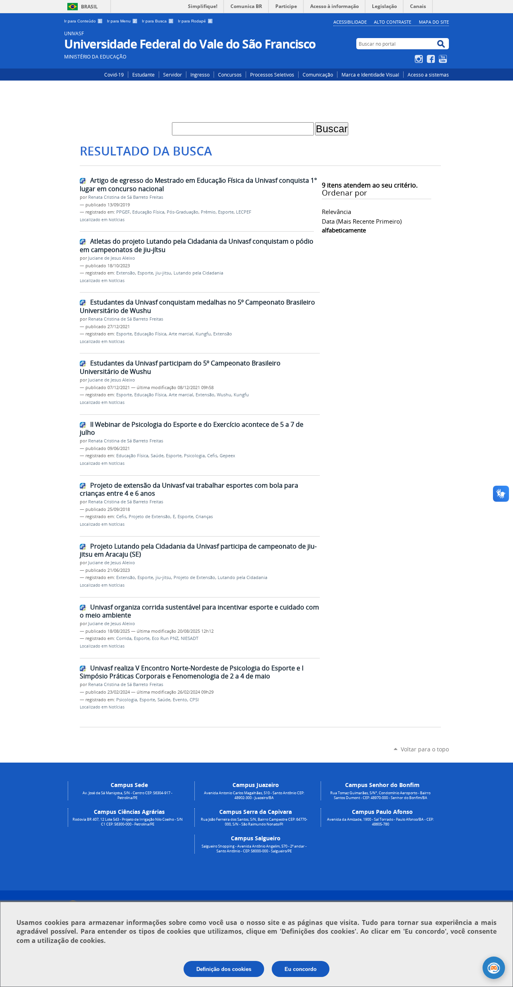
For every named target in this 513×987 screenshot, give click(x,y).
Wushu (224, 395)
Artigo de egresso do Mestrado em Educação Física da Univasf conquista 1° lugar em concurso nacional (198, 184)
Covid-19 (114, 74)
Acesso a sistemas (428, 74)
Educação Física (148, 212)
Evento (180, 699)
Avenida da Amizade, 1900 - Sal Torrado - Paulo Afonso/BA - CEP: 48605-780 (380, 822)
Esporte (226, 212)
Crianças (204, 516)
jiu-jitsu (163, 273)
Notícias (117, 219)
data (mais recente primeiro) (362, 221)
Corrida (123, 638)
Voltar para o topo (425, 749)
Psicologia (194, 455)
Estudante (143, 74)
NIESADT (189, 638)
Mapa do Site (434, 22)
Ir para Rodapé (194, 21)
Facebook (432, 59)
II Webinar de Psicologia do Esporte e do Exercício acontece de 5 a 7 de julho (191, 428)
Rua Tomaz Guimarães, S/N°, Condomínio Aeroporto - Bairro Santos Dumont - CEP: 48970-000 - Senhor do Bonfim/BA (380, 795)
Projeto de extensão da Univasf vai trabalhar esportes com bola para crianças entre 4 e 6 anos (189, 489)
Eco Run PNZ (165, 638)
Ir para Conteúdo (82, 21)
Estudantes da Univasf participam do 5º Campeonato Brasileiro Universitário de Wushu (180, 367)
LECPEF (243, 212)
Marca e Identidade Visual (370, 74)
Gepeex (227, 455)
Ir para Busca (157, 21)
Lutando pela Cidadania (198, 273)
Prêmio (208, 212)
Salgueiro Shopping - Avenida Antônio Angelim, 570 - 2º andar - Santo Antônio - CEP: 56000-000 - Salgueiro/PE (254, 849)
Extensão (125, 273)
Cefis (212, 455)
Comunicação (318, 74)
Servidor (172, 74)
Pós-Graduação (182, 212)
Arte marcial (181, 334)
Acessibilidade (350, 22)
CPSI (194, 699)
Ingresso (200, 74)
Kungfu (203, 334)
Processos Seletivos (272, 74)
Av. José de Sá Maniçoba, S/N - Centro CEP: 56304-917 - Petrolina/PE (127, 795)
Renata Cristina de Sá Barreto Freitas (125, 197)
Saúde (157, 455)
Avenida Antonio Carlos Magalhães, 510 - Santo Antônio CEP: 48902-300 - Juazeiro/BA (254, 795)
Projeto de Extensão (149, 516)
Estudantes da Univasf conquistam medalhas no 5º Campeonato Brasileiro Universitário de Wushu (197, 306)
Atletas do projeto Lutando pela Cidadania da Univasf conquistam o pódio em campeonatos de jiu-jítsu (196, 245)
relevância (336, 212)
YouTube (444, 59)
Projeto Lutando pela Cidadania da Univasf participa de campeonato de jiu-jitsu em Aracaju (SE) (198, 550)
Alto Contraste (392, 22)
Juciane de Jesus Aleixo (111, 258)
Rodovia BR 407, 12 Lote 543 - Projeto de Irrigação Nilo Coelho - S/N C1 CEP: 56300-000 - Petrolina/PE (128, 822)
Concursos (230, 74)
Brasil (89, 6)
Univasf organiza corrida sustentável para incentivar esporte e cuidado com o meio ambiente (199, 611)
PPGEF (123, 212)
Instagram (420, 59)
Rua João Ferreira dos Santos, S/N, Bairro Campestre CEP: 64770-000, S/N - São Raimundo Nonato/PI (254, 822)
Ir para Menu (121, 21)
